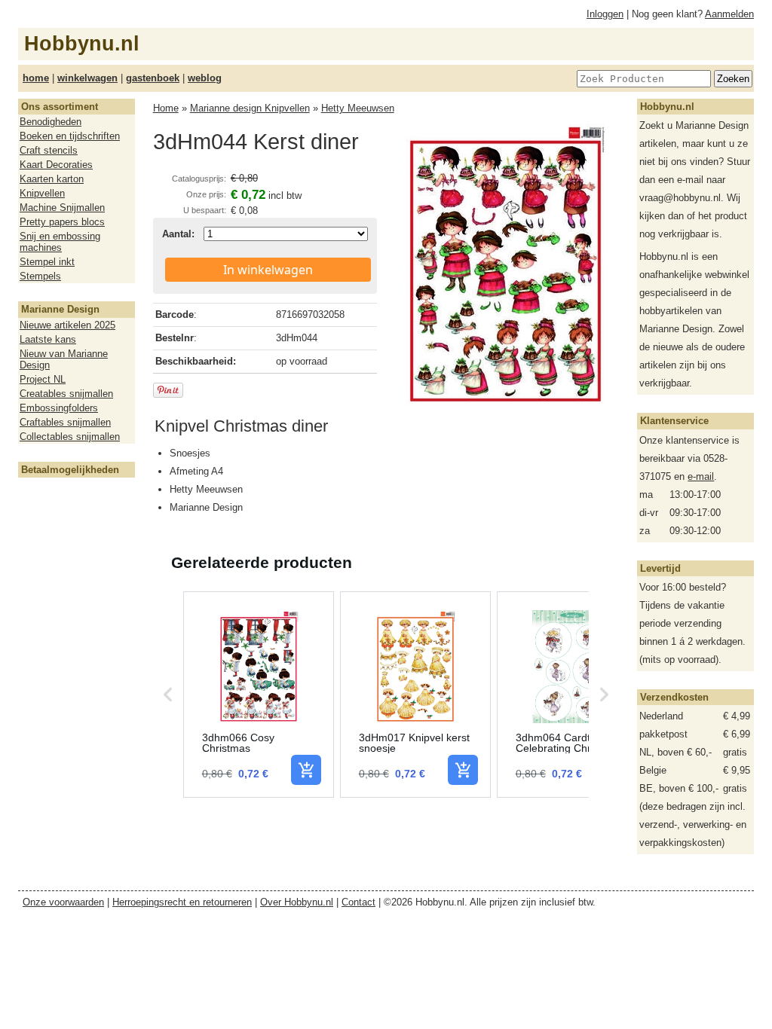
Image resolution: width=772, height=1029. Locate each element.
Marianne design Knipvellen (250, 108)
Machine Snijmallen (62, 207)
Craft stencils (49, 150)
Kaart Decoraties (56, 164)
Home (166, 108)
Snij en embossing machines (60, 242)
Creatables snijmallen (66, 393)
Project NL (43, 379)
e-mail (701, 476)
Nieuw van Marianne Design (64, 359)
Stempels (40, 276)
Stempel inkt (47, 261)
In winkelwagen (268, 269)
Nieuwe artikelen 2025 (67, 325)
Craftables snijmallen (65, 422)
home (36, 78)
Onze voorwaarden (63, 902)
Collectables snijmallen (70, 436)
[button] (168, 694)
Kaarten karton (52, 179)
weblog (205, 78)
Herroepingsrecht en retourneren (182, 902)
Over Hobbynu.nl (296, 902)
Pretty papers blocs (62, 221)
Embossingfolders (59, 408)
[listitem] (258, 694)
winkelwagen (87, 78)
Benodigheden (50, 121)
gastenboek (152, 78)
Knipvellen (42, 193)
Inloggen (605, 14)
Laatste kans (48, 339)
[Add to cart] (306, 770)
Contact (358, 902)
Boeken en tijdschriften (70, 136)
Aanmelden (729, 14)
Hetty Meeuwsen (357, 108)
